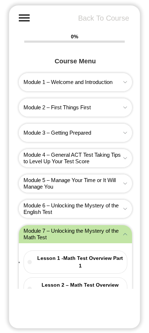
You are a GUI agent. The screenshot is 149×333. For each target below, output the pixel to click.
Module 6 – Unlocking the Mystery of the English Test (71, 208)
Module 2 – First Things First (57, 107)
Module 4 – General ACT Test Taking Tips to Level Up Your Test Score (72, 158)
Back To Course (103, 18)
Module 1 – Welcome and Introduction (68, 82)
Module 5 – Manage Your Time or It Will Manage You (70, 183)
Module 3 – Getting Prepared (57, 133)
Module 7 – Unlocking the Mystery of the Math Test (71, 234)
